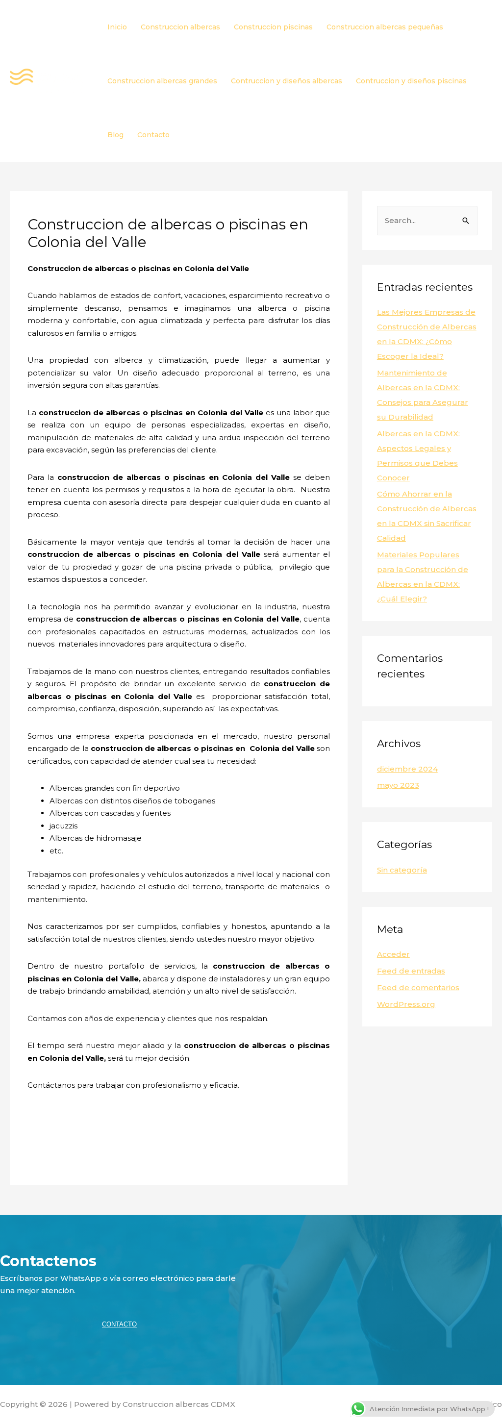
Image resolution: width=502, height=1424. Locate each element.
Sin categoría (402, 869)
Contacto (153, 134)
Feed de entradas (411, 970)
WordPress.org (406, 1004)
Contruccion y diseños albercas (286, 80)
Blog (115, 134)
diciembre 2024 (407, 769)
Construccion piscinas (273, 27)
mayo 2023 (398, 785)
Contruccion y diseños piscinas (411, 80)
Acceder (393, 954)
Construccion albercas (180, 27)
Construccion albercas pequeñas (384, 27)
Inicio (117, 27)
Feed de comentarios (418, 987)
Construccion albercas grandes (162, 80)
